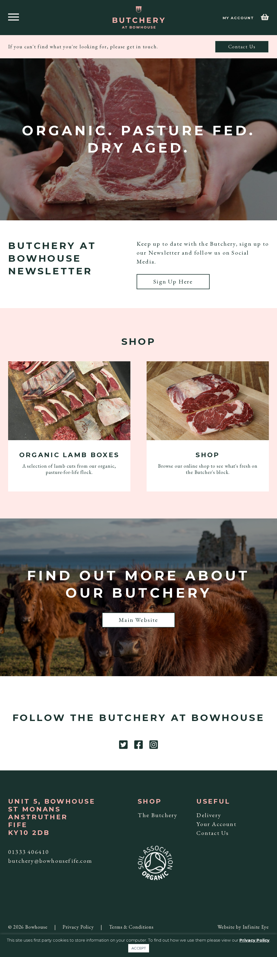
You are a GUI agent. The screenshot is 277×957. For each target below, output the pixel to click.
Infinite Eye (256, 927)
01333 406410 (28, 852)
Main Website (138, 620)
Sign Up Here (173, 281)
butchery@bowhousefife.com (50, 861)
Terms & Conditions (131, 927)
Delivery (208, 815)
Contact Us (242, 46)
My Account (238, 18)
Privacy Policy (78, 927)
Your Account (216, 824)
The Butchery (157, 815)
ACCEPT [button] (138, 948)
